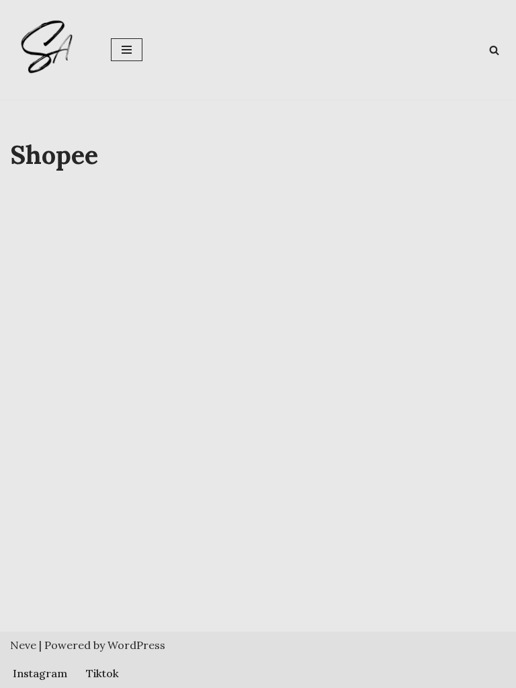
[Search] (494, 50)
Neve (23, 645)
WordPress (136, 645)
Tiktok (102, 673)
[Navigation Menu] (126, 49)
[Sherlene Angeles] (50, 49)
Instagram (40, 673)
